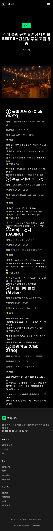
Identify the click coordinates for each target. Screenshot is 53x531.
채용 (4, 471)
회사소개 (6, 467)
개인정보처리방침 (21, 525)
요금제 (5, 449)
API (3, 453)
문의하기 (6, 479)
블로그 (5, 493)
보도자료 (6, 475)
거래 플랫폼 (7, 445)
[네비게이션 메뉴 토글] (48, 4)
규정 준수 (6, 505)
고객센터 (6, 497)
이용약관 (36, 525)
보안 (4, 501)
